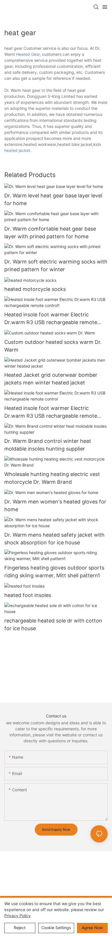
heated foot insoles (27, 595)
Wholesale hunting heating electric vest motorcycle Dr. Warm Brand (52, 478)
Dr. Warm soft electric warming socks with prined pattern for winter (55, 265)
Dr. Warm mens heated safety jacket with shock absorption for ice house (54, 539)
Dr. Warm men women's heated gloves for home (55, 505)
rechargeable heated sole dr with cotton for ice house (53, 624)
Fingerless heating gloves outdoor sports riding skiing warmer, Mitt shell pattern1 (54, 571)
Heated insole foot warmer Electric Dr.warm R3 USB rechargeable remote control (50, 412)
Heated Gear (28, 54)
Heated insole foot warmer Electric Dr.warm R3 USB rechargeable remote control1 (50, 319)
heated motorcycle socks (35, 289)
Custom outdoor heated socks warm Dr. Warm (53, 346)
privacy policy (17, 915)
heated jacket (17, 150)
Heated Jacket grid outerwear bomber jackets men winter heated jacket (50, 379)
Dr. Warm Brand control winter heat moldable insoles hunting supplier (47, 445)
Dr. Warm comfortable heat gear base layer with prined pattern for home (50, 232)
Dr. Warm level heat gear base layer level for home (53, 199)
